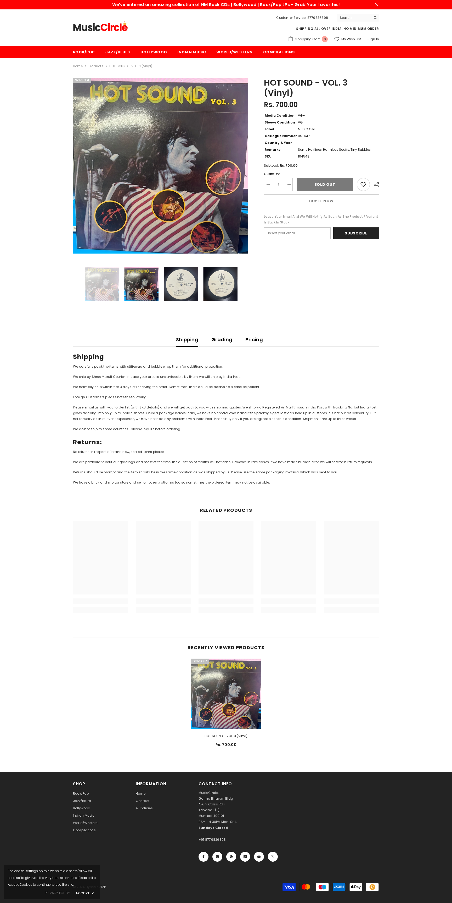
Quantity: (272, 174)
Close (377, 5)
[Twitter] (273, 857)
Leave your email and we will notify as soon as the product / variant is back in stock (321, 219)
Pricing (254, 339)
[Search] (358, 18)
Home (78, 66)
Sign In (373, 39)
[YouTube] (259, 857)
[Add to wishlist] (363, 184)
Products (96, 66)
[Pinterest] (231, 857)
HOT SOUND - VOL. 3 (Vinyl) (226, 736)
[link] (100, 601)
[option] (160, 166)
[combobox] (354, 18)
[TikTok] (245, 857)
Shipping (187, 339)
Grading (222, 339)
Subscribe (356, 233)
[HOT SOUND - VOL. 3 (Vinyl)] (226, 694)
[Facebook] (203, 857)
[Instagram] (217, 857)
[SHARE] (374, 184)
